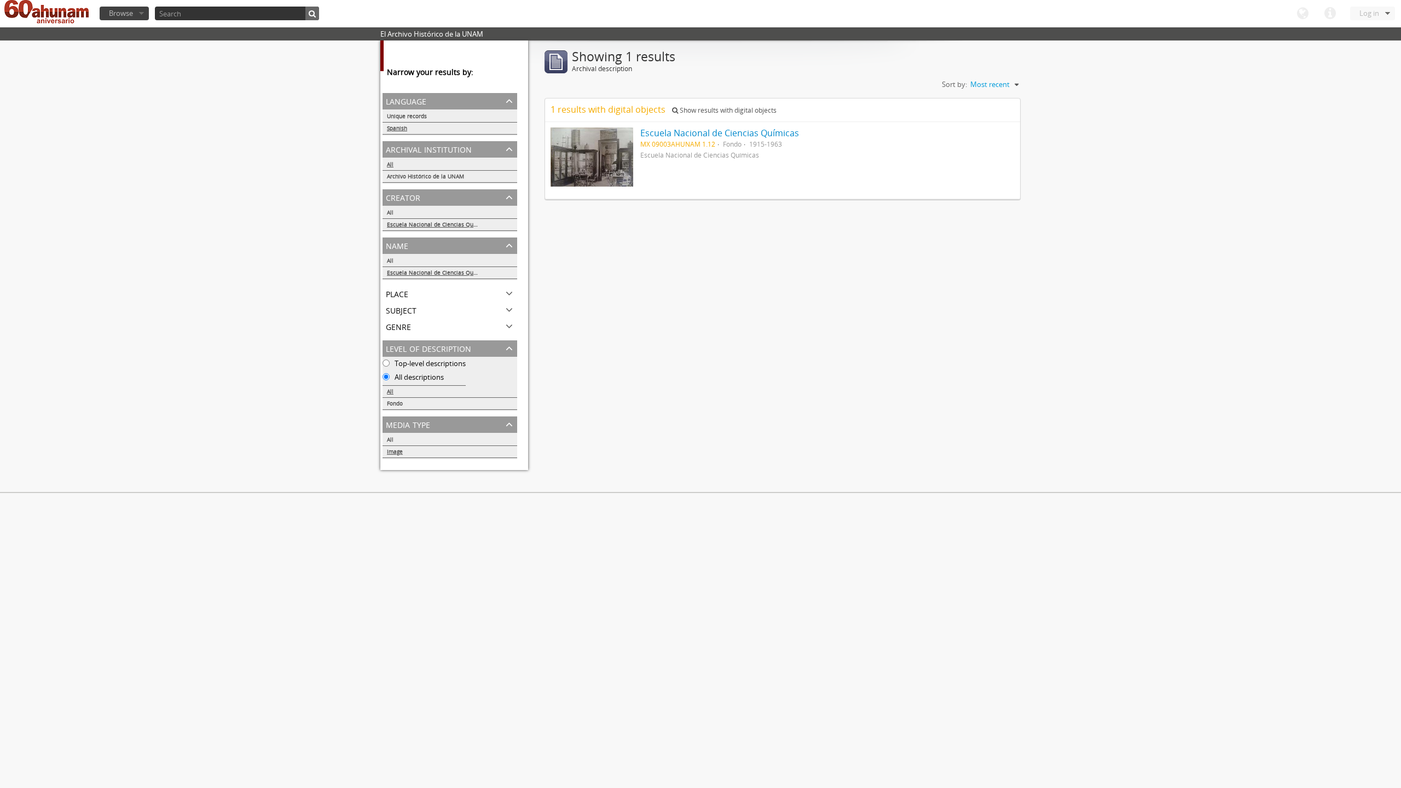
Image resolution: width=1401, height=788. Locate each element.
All (390, 164)
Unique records (407, 116)
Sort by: (954, 84)
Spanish (397, 128)
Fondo (395, 403)
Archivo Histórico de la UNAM (425, 176)
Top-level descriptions (429, 363)
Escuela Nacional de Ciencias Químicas (438, 224)
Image (395, 451)
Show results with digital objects (727, 110)
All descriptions (418, 377)
